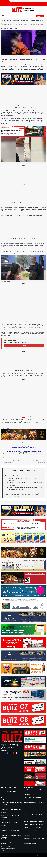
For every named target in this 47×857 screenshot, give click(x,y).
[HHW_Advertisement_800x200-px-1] (35, 764)
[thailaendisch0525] (23, 609)
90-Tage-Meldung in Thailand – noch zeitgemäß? (34, 818)
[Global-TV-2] (23, 687)
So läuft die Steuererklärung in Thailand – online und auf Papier (31, 1)
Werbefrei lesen (40, 16)
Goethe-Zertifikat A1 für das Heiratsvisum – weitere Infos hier (23, 447)
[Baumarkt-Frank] (23, 674)
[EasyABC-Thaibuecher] (23, 543)
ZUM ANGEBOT (23, 345)
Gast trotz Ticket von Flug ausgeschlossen (33, 827)
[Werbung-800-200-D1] (35, 735)
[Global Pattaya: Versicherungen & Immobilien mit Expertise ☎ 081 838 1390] (23, 136)
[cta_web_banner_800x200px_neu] (23, 596)
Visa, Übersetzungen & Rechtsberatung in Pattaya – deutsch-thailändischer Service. (23, 451)
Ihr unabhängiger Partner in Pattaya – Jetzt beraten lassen (23, 443)
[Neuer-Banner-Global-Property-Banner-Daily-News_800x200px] (23, 530)
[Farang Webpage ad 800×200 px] (23, 583)
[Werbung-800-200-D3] (35, 749)
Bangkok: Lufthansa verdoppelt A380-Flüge (33, 824)
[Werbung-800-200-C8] (23, 725)
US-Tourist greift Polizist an (11, 842)
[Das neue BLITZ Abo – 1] (23, 648)
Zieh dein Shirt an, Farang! (29, 807)
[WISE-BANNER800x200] (23, 635)
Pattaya (2, 457)
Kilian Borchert (13, 28)
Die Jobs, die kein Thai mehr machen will (32, 830)
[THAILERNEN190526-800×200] (23, 84)
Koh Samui (16, 5)
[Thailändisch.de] (35, 742)
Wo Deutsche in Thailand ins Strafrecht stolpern (34, 821)
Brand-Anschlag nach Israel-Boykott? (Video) (34, 789)
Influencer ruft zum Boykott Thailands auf (33, 814)
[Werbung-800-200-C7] (23, 712)
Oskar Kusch (4, 796)
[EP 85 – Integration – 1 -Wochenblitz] (35, 756)
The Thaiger (6, 428)
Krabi (20, 5)
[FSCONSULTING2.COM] (23, 570)
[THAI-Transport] (23, 699)
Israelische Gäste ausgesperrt (12, 791)
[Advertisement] (23, 95)
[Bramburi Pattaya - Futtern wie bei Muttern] (23, 440)
